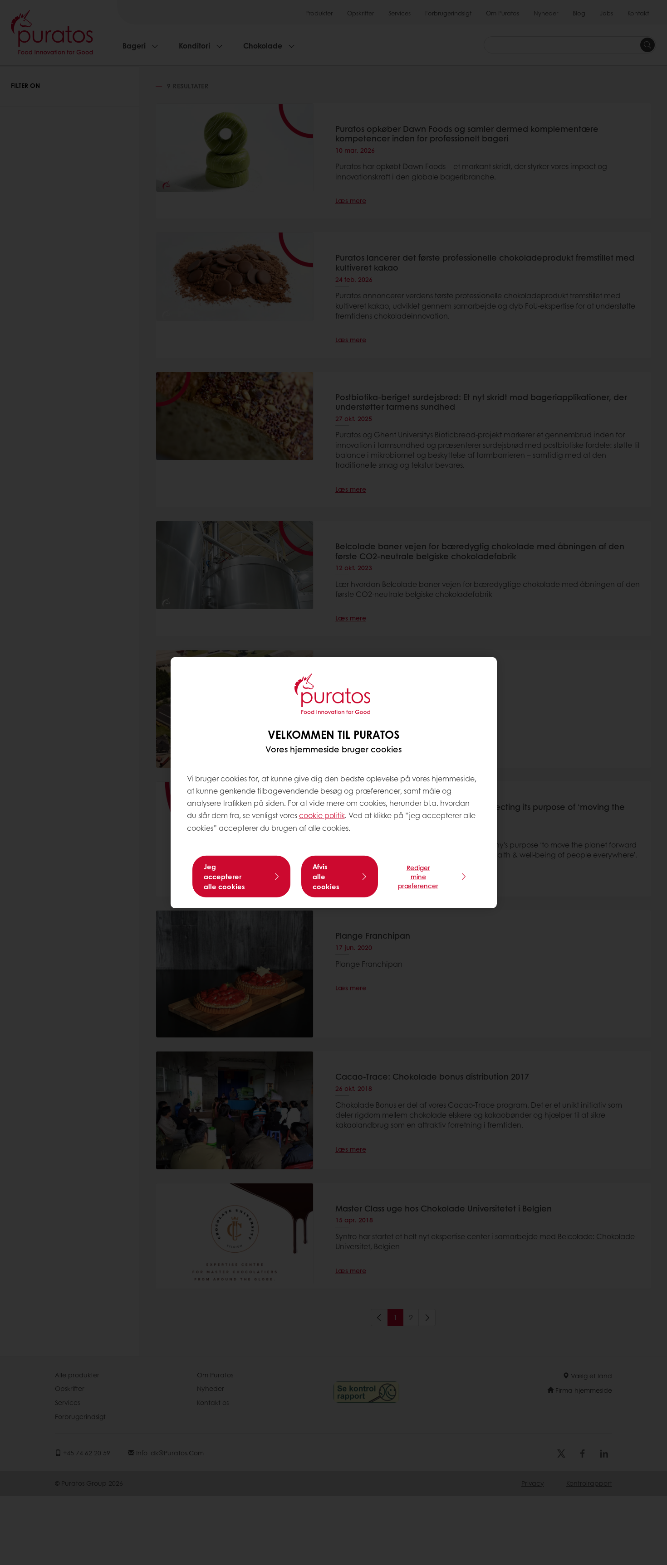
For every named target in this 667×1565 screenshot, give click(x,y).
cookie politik (322, 815)
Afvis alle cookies (326, 877)
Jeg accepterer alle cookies (224, 877)
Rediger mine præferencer (418, 876)
